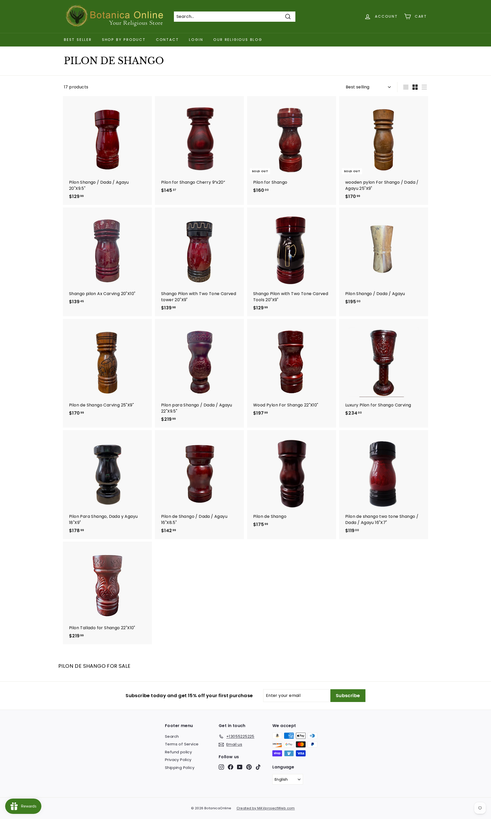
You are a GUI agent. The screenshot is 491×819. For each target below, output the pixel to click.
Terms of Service (181, 744)
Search (172, 736)
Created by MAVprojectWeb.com (266, 808)
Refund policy (178, 752)
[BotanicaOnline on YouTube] (239, 767)
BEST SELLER (78, 39)
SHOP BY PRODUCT (124, 39)
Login (196, 39)
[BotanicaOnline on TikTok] (258, 767)
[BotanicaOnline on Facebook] (230, 767)
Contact (167, 39)
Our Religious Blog (237, 39)
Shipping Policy (179, 767)
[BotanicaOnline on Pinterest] (249, 767)
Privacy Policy (178, 759)
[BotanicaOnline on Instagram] (221, 767)
